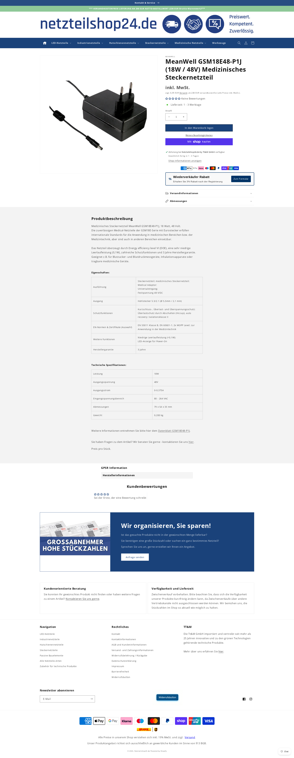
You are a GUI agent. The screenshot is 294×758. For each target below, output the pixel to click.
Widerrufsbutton (121, 677)
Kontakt (116, 633)
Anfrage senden (135, 557)
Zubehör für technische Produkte (58, 666)
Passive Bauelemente (51, 655)
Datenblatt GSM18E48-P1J (174, 430)
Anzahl (168, 110)
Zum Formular (241, 179)
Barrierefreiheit (120, 671)
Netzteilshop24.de (142, 751)
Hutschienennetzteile (52, 644)
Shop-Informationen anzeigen (185, 160)
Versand (183, 93)
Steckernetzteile (49, 650)
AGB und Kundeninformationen (129, 644)
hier (191, 442)
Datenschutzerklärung (124, 660)
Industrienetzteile (50, 639)
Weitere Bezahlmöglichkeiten (199, 135)
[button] (61, 43)
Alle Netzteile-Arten (51, 660)
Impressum (118, 666)
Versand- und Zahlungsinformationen (132, 650)
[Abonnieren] (91, 698)
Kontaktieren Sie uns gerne (82, 598)
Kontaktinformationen (124, 639)
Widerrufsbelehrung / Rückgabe (129, 655)
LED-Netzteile (47, 633)
